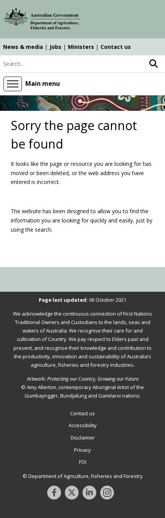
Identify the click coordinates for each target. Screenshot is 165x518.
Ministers (81, 46)
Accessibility (83, 425)
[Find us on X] (72, 493)
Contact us (116, 46)
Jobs (55, 46)
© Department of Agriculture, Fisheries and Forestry (83, 476)
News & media (23, 46)
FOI (82, 461)
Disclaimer (83, 437)
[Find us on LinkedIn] (89, 493)
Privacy (82, 449)
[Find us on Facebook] (54, 493)
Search (153, 63)
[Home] (42, 20)
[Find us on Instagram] (107, 493)
